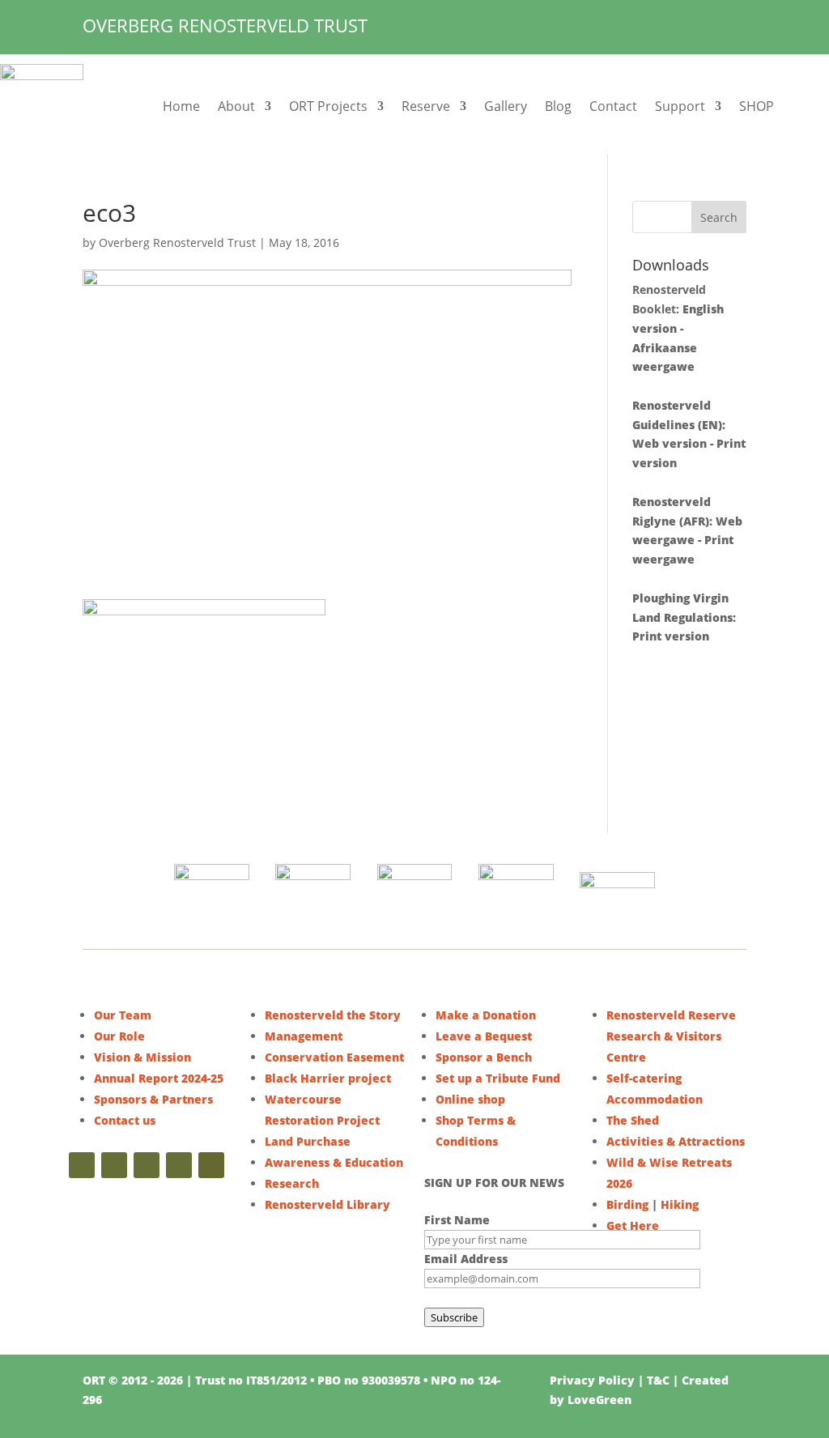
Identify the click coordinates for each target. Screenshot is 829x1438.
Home (181, 106)
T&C (658, 1380)
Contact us (124, 1120)
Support (680, 106)
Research (292, 1183)
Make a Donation (486, 1015)
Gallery (505, 106)
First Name (457, 1219)
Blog (558, 106)
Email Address (466, 1258)
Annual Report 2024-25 (158, 1078)
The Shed (632, 1120)
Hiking (680, 1204)
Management (303, 1036)
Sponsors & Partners (153, 1099)
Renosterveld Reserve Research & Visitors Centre (671, 1036)
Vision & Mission (142, 1057)
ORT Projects (328, 106)
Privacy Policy (592, 1380)
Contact (613, 106)
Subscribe (454, 1317)
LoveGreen (599, 1399)
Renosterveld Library (327, 1204)
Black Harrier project (328, 1078)
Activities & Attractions (675, 1141)
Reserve (426, 106)
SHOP (756, 106)
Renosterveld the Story (333, 1015)
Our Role (119, 1036)
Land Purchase (308, 1141)
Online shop (470, 1099)
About (236, 106)
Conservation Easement (334, 1057)
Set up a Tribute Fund (498, 1078)
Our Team (122, 1015)
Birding (627, 1204)
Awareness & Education (334, 1162)
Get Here (632, 1225)
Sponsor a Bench (484, 1057)
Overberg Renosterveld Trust (177, 242)
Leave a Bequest (484, 1036)
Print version (670, 636)
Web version (669, 443)
